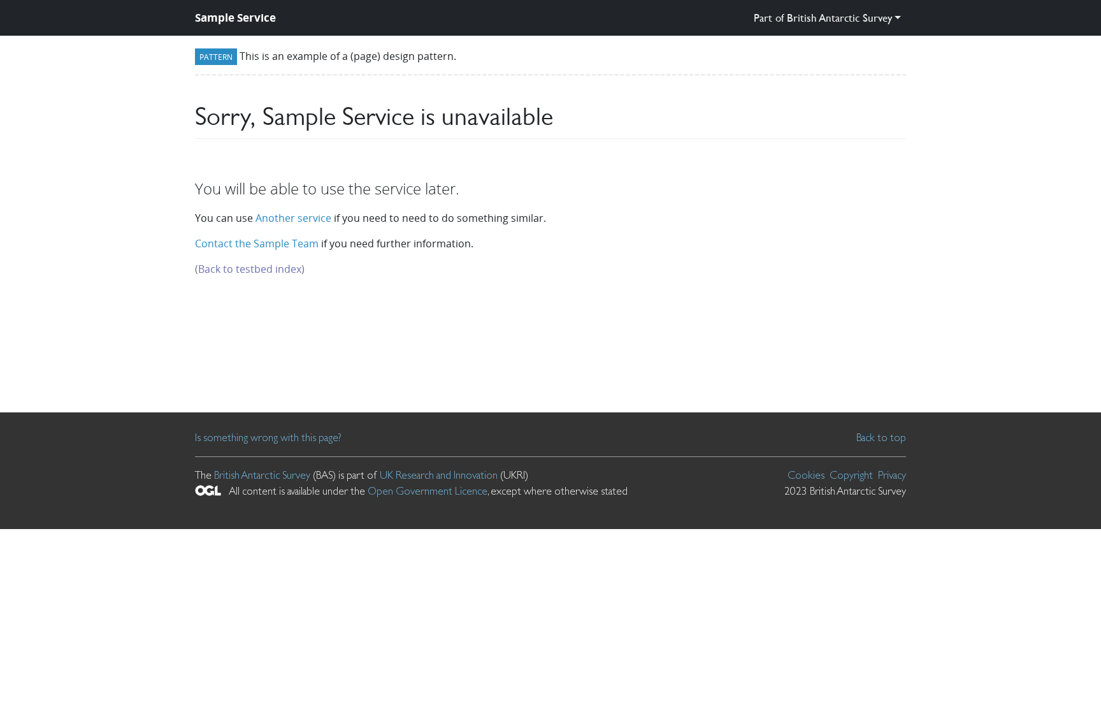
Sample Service (235, 17)
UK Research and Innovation (439, 475)
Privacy (892, 475)
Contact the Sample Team (257, 243)
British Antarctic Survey (262, 475)
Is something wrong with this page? (268, 437)
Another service (293, 218)
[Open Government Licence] (208, 490)
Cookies (806, 475)
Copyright (851, 475)
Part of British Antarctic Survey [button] (823, 17)
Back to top (881, 437)
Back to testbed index (249, 269)
